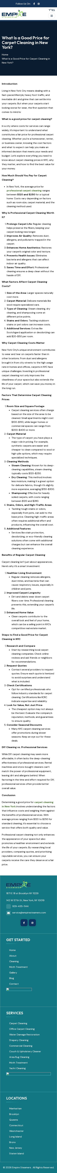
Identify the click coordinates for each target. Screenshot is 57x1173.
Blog (11, 978)
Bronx (12, 1142)
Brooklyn (14, 1114)
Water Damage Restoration (24, 1034)
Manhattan (15, 1108)
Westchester (16, 1131)
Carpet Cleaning (18, 1023)
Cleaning (14, 961)
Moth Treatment (18, 967)
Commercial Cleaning (20, 1045)
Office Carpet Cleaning (22, 1029)
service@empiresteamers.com (29, 912)
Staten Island (16, 1153)
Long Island (15, 1136)
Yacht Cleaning (17, 1068)
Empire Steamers (22, 1167)
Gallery (13, 972)
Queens (13, 1119)
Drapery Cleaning (18, 1040)
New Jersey (15, 1147)
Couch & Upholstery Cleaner (25, 1051)
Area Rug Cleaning (19, 1057)
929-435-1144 (20, 906)
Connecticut (16, 1125)
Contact (14, 983)
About (12, 955)
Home (5, 54)
